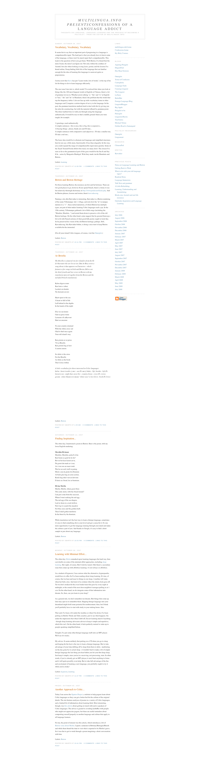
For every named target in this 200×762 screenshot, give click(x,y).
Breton (63, 238)
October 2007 (120, 261)
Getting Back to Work (123, 168)
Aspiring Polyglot (121, 64)
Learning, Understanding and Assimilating (125, 190)
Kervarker (118, 153)
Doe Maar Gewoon (122, 71)
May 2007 (119, 246)
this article (68, 706)
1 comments (89, 166)
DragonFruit (119, 67)
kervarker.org (93, 193)
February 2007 (120, 236)
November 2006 (121, 227)
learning (64, 162)
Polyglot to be (120, 110)
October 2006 (120, 224)
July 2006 (118, 215)
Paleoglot (118, 113)
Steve (70, 80)
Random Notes (120, 177)
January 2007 (120, 233)
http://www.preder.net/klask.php (94, 190)
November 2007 (121, 264)
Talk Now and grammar (123, 183)
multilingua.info (100, 20)
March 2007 (119, 240)
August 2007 (119, 255)
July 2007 (118, 252)
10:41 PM (78, 743)
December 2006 (121, 230)
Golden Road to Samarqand (125, 126)
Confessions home (121, 50)
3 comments (89, 676)
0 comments (89, 242)
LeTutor (118, 95)
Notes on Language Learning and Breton (130, 165)
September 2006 (121, 221)
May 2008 (119, 283)
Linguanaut (119, 137)
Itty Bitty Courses (121, 53)
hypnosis (64, 671)
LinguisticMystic (121, 116)
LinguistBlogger (121, 104)
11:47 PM (77, 676)
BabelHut (118, 98)
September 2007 (121, 258)
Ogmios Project (77, 694)
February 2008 (120, 274)
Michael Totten (120, 123)
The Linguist (119, 92)
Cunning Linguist (121, 89)
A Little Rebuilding (122, 186)
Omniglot (98, 233)
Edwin (68, 559)
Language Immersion (122, 180)
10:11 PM (77, 242)
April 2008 (119, 280)
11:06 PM (77, 166)
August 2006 (119, 218)
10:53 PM (78, 540)
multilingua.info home (123, 47)
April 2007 (119, 243)
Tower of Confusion (122, 79)
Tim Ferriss (119, 119)
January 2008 (120, 270)
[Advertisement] (100, 9)
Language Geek (121, 85)
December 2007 (121, 267)
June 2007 (119, 249)
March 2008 (119, 277)
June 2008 (119, 286)
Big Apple (119, 107)
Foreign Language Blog (124, 101)
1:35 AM (77, 425)
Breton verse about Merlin (64, 725)
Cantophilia (119, 82)
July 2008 (118, 289)
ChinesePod (119, 145)
